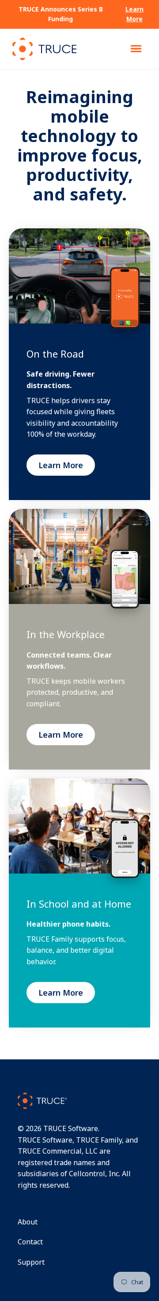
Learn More (134, 14)
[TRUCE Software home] (44, 49)
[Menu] (136, 48)
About (28, 1222)
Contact (30, 1242)
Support (31, 1262)
